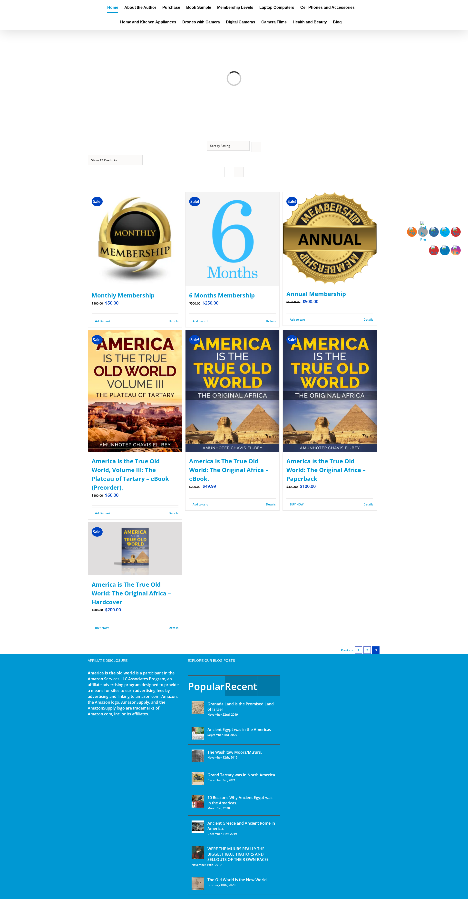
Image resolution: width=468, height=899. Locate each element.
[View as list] (239, 172)
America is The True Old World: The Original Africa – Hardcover (131, 593)
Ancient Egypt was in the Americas (239, 729)
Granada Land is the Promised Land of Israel (240, 706)
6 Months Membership (222, 295)
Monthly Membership (123, 295)
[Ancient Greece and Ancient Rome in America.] (198, 826)
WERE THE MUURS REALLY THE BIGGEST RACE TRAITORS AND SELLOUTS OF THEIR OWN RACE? (237, 854)
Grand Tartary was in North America (241, 775)
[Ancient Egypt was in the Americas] (198, 733)
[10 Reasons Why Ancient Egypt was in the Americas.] (198, 801)
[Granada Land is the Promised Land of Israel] (198, 707)
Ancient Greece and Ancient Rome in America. (241, 825)
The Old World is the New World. (237, 879)
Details (173, 321)
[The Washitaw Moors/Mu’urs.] (198, 756)
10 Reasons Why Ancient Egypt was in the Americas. (240, 800)
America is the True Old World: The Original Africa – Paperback (326, 470)
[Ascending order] (256, 147)
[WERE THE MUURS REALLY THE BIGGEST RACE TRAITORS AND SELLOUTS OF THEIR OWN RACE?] (198, 852)
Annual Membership (316, 294)
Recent (241, 686)
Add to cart (102, 321)
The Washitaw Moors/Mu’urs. (234, 752)
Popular (206, 686)
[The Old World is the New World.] (198, 883)
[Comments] (268, 686)
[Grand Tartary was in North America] (198, 778)
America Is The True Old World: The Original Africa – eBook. (228, 470)
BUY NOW (296, 504)
